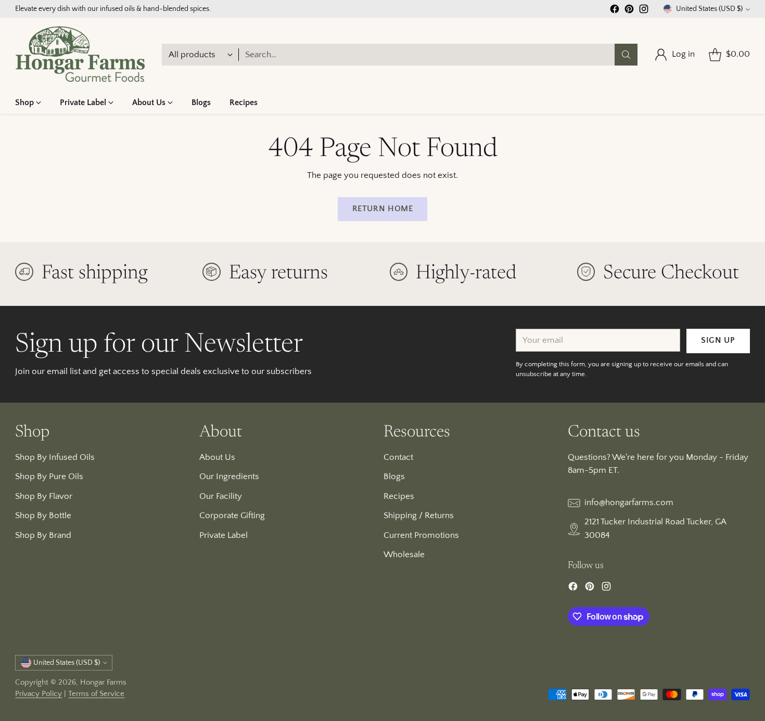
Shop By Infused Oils (55, 457)
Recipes (399, 496)
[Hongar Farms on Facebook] (614, 11)
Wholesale (404, 554)
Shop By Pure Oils (49, 476)
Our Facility (220, 496)
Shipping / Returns (419, 515)
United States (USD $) (709, 9)
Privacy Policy (38, 693)
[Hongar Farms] (80, 54)
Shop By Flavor (43, 496)
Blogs (394, 476)
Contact (398, 457)
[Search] (626, 55)
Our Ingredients (229, 476)
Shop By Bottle (43, 515)
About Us (217, 457)
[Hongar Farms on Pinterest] (629, 11)
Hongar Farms (103, 682)
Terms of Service (96, 693)
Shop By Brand (43, 535)
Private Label (223, 535)
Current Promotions (421, 535)
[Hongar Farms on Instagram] (644, 11)
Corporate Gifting (232, 515)
